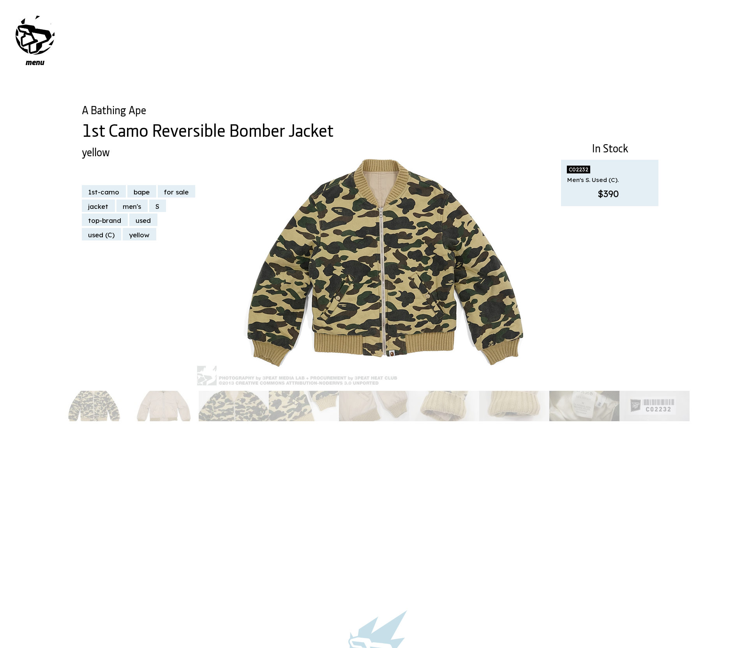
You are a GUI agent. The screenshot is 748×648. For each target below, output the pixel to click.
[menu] (35, 35)
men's (132, 206)
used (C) (101, 235)
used (143, 220)
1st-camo (103, 192)
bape (142, 192)
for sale (176, 192)
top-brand (104, 220)
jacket (98, 206)
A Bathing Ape (114, 109)
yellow (96, 151)
